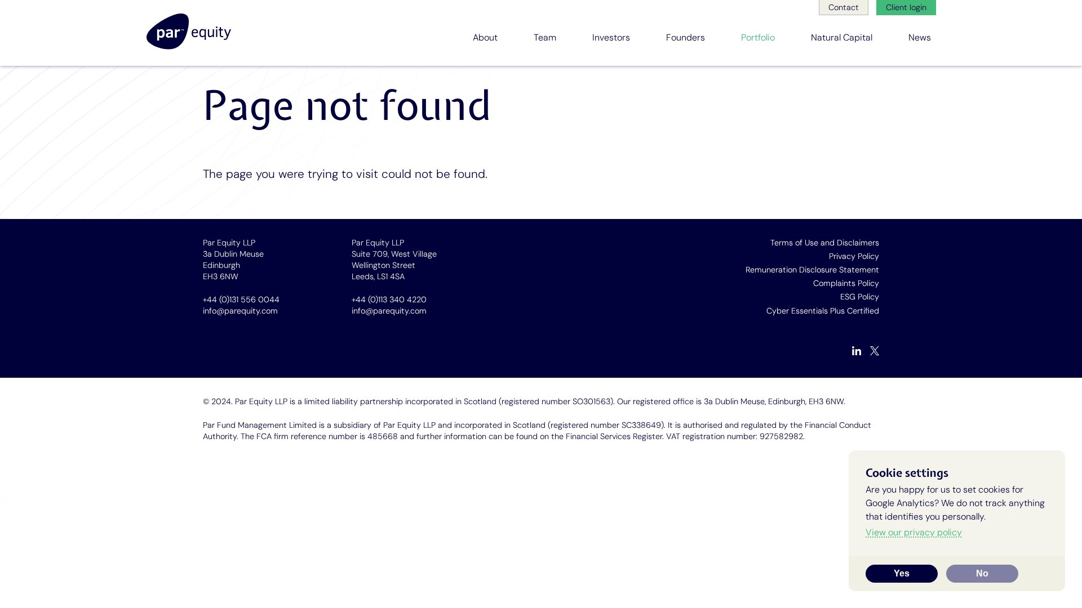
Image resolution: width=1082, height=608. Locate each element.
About (485, 37)
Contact (843, 7)
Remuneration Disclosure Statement (812, 270)
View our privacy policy (914, 532)
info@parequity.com (240, 311)
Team (545, 37)
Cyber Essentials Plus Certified (822, 311)
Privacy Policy (854, 256)
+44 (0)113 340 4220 (389, 299)
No (982, 573)
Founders (685, 37)
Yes (902, 573)
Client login (906, 7)
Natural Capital (841, 37)
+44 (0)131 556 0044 (241, 299)
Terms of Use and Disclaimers (824, 243)
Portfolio (758, 37)
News (919, 37)
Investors (611, 37)
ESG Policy (859, 297)
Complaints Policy (846, 283)
